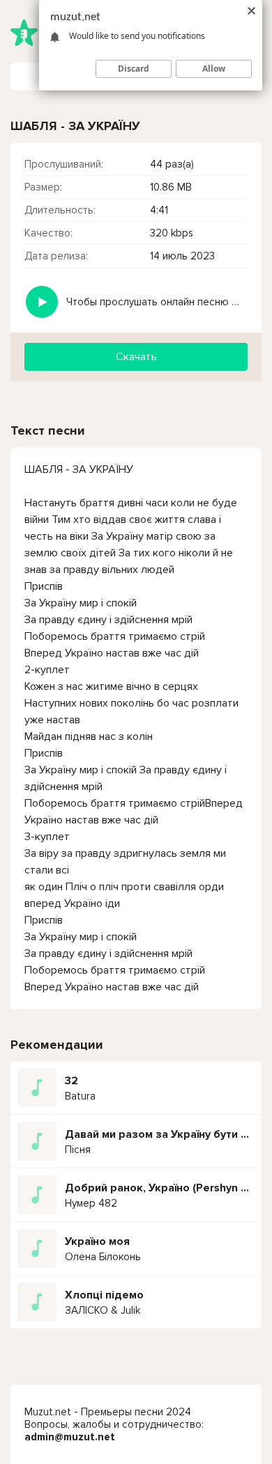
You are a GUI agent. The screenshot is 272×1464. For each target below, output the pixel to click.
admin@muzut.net (69, 1437)
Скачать (136, 357)
